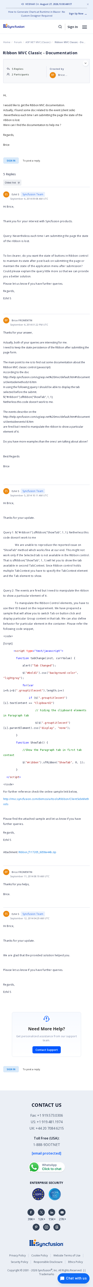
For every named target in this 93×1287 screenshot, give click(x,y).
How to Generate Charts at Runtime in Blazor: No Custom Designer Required (36, 13)
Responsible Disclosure (48, 1262)
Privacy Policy (17, 1255)
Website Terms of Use (66, 1255)
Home (6, 42)
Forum (18, 42)
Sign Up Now (76, 13)
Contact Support (46, 1050)
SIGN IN (11, 1069)
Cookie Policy (39, 1255)
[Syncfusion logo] (19, 26)
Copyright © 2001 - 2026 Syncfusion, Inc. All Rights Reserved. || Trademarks (46, 1272)
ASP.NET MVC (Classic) (38, 42)
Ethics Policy (75, 1262)
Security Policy (19, 1262)
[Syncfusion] (46, 1242)
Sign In (72, 27)
